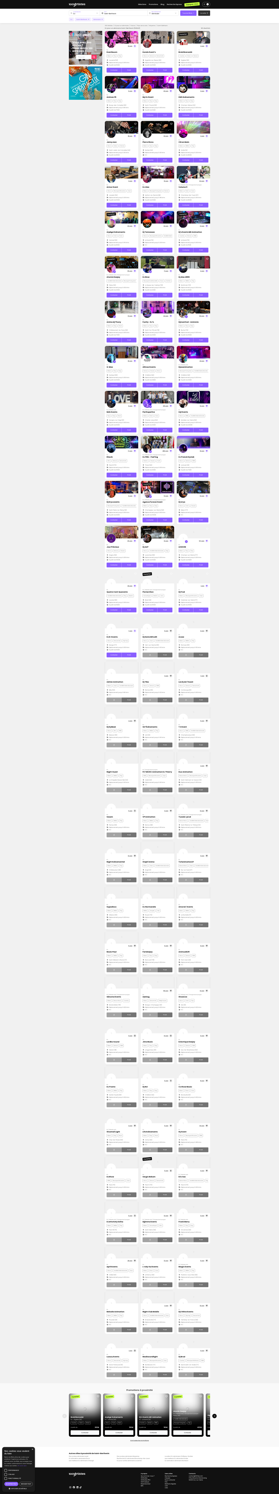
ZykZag (146, 997)
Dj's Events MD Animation (190, 232)
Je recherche (77, 12)
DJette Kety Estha (115, 1221)
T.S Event (183, 727)
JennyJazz (112, 142)
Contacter (114, 70)
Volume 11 (183, 187)
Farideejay (148, 952)
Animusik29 (184, 952)
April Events (112, 1266)
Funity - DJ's (148, 322)
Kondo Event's (149, 52)
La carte (203, 13)
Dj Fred (182, 592)
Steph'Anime (148, 862)
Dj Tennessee (149, 232)
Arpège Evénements (116, 232)
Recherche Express (174, 4)
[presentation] (64, 1416)
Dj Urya (182, 502)
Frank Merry (184, 1221)
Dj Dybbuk (111, 727)
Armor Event (112, 187)
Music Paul (112, 952)
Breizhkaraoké (185, 52)
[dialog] (18, 1469)
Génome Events (114, 997)
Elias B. (110, 457)
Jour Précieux (113, 547)
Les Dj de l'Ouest (186, 682)
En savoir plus (22, 1466)
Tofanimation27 (186, 862)
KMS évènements (186, 97)
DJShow (110, 1177)
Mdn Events (112, 412)
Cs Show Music (185, 1087)
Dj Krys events (113, 502)
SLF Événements (150, 727)
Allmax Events (149, 367)
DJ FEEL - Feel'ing (150, 457)
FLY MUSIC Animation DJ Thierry (157, 772)
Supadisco (112, 907)
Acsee (181, 637)
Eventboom (112, 52)
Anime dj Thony (114, 322)
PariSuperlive (149, 412)
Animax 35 (111, 97)
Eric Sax (182, 1177)
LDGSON (182, 547)
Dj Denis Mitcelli (150, 637)
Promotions (153, 4)
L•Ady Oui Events (150, 1266)
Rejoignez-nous (192, 4)
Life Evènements (150, 1132)
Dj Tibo (146, 682)
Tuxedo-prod (185, 817)
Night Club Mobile (151, 1311)
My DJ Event (148, 97)
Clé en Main (184, 142)
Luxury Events (113, 1356)
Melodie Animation (115, 1311)
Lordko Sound (113, 1042)
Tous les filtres (187, 13)
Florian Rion (148, 592)
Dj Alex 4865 (184, 277)
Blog (162, 4)
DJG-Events (112, 637)
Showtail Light (113, 1132)
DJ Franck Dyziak (186, 457)
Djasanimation (186, 367)
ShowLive (183, 997)
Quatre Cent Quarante (117, 592)
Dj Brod (182, 1356)
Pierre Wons (148, 142)
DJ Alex (146, 187)
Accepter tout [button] (11, 1484)
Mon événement (156, 12)
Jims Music (148, 1042)
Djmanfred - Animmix (189, 322)
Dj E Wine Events (186, 1311)
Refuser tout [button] (26, 1484)
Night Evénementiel (116, 862)
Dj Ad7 (145, 547)
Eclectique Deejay (187, 1042)
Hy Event (182, 1132)
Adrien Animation (115, 682)
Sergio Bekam (149, 1177)
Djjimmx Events (150, 1221)
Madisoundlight (150, 1356)
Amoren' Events (186, 907)
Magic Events (185, 1266)
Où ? (105, 12)
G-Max (110, 367)
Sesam (110, 817)
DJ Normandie (149, 907)
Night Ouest (112, 772)
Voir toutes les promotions (139, 1440)
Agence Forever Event (152, 502)
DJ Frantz (111, 1087)
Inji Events (183, 412)
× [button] (32, 1449)
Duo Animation (186, 772)
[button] (18, 1488)
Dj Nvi (145, 1087)
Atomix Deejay (113, 277)
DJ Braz (146, 277)
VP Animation (149, 817)
